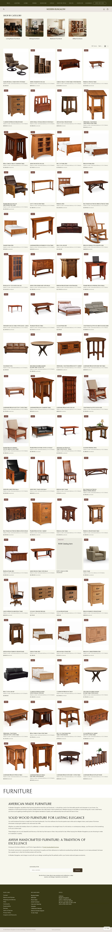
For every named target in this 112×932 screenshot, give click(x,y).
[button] (100, 46)
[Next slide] (26, 64)
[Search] (4, 9)
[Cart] (107, 9)
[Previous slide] (5, 64)
